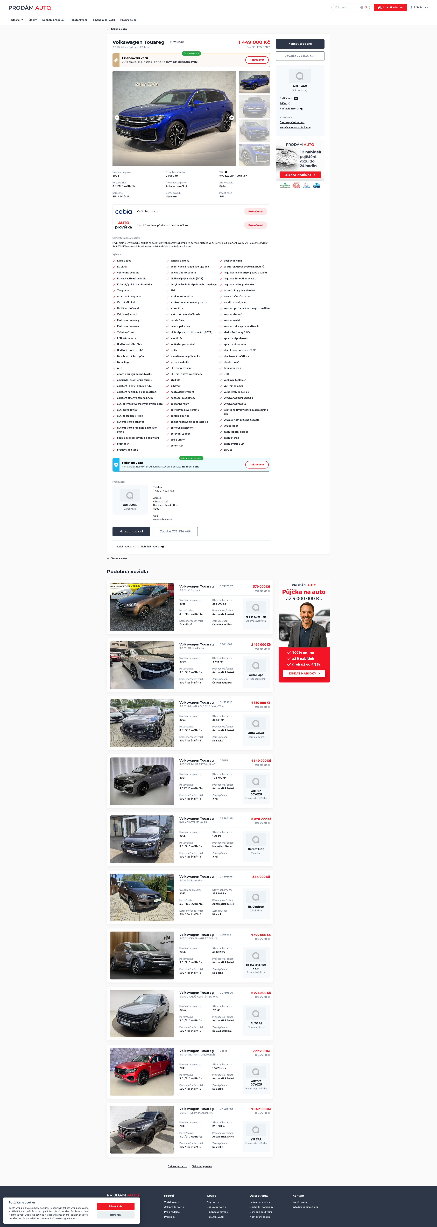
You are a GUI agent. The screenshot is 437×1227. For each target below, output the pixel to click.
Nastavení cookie (260, 1217)
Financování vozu (104, 19)
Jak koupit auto (177, 1166)
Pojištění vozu (79, 19)
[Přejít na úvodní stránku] (30, 7)
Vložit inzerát (172, 1202)
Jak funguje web (202, 1166)
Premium (169, 1217)
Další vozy (286, 98)
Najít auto (213, 1202)
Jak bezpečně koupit (292, 122)
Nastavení (115, 1214)
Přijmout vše (115, 1206)
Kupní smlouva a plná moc (295, 127)
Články (33, 19)
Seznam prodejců (53, 19)
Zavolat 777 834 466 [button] (175, 531)
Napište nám (300, 1202)
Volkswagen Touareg (196, 586)
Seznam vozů (119, 29)
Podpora (14, 19)
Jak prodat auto (174, 1207)
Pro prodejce (128, 19)
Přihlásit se (421, 7)
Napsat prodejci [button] (131, 531)
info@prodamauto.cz (305, 1207)
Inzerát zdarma (393, 7)
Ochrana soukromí (261, 1212)
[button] (117, 117)
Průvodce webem (260, 1202)
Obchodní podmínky (261, 1207)
